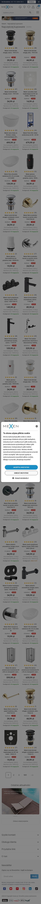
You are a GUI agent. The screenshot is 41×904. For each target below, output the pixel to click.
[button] (20, 478)
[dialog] (20, 452)
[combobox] (37, 426)
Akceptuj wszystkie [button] (21, 467)
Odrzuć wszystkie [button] (21, 473)
